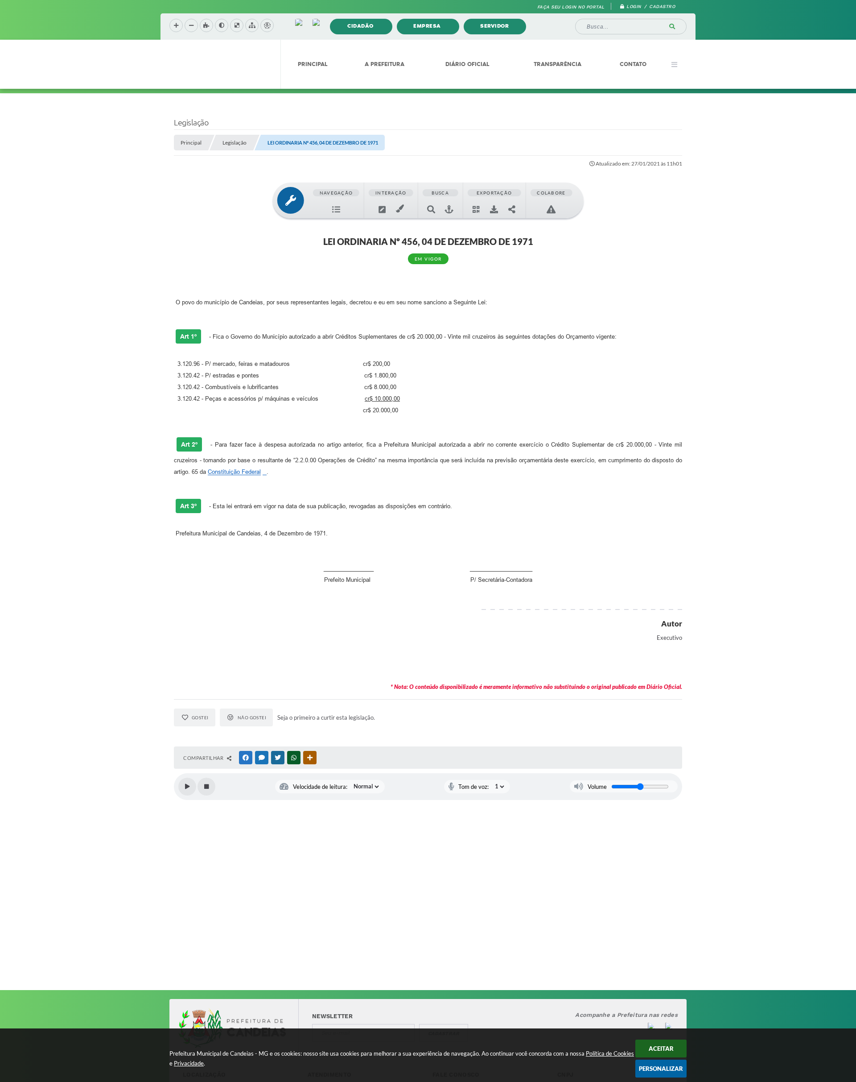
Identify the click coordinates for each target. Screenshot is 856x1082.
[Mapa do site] (252, 25)
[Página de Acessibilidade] (267, 25)
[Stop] (206, 787)
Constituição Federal (234, 471)
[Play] (187, 787)
